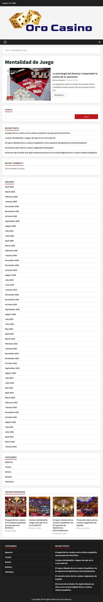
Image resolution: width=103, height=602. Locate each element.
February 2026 (11, 196)
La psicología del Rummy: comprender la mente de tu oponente (28, 84)
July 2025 (9, 231)
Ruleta (8, 472)
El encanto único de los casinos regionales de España (29, 147)
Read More (59, 95)
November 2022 (12, 358)
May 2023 (9, 329)
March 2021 (10, 441)
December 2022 (12, 353)
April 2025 (9, 240)
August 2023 (10, 314)
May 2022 (9, 387)
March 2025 (10, 245)
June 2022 (9, 383)
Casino (8, 467)
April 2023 (9, 334)
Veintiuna (9, 481)
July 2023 (9, 319)
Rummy (10, 97)
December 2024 (12, 260)
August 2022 (10, 373)
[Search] (99, 42)
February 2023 (11, 343)
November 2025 (12, 211)
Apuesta (9, 462)
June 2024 (9, 285)
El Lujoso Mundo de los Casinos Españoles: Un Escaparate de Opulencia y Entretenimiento (46, 143)
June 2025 (9, 236)
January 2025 (11, 255)
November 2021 (12, 412)
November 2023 (12, 299)
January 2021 (11, 446)
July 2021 (9, 427)
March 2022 (10, 397)
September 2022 (12, 368)
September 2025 (12, 221)
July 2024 (9, 280)
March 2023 (10, 338)
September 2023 (12, 309)
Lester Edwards (59, 80)
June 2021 (9, 432)
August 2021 (10, 422)
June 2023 (9, 324)
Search (8, 109)
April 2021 (9, 436)
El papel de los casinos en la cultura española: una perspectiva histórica (37, 133)
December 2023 (12, 294)
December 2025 (12, 206)
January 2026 (11, 201)
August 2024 (10, 275)
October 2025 (11, 216)
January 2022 (11, 407)
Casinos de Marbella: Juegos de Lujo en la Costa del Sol (30, 138)
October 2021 (11, 417)
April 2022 (9, 392)
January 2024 (11, 289)
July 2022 (9, 378)
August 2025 (10, 226)
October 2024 (11, 270)
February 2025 (11, 250)
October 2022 (11, 363)
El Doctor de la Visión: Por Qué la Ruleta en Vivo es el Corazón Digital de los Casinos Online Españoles (51, 152)
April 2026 (9, 187)
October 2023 (11, 304)
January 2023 (11, 348)
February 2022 (11, 402)
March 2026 (10, 191)
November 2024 (12, 265)
